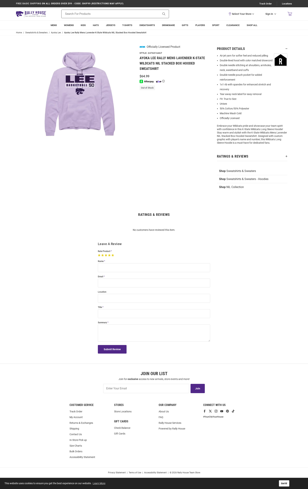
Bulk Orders (76, 451)
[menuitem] (200, 25)
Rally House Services (170, 422)
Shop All (252, 25)
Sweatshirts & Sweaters (237, 171)
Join (197, 388)
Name (101, 261)
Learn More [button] (99, 483)
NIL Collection (231, 187)
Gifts (185, 25)
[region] (252, 100)
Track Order (265, 3)
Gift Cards (119, 433)
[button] (241, 14)
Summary (102, 322)
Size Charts (76, 445)
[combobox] (105, 14)
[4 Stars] (109, 255)
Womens (69, 25)
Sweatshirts (147, 25)
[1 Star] (99, 255)
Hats (96, 25)
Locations (287, 3)
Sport (215, 25)
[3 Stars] (106, 255)
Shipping (74, 428)
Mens (54, 25)
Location (102, 292)
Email (100, 277)
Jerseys (110, 25)
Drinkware (168, 25)
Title (100, 307)
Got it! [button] (284, 483)
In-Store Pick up (78, 440)
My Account (76, 417)
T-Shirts (127, 25)
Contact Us (76, 434)
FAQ (161, 417)
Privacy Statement (117, 472)
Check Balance (122, 427)
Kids (83, 25)
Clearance (233, 25)
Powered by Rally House (172, 428)
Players (200, 25)
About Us (164, 411)
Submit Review (112, 349)
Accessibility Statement (82, 457)
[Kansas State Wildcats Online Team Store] (31, 13)
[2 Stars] (103, 255)
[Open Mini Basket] (290, 14)
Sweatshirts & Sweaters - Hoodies (243, 179)
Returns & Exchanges (81, 422)
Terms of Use (135, 472)
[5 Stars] (113, 255)
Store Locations (123, 411)
